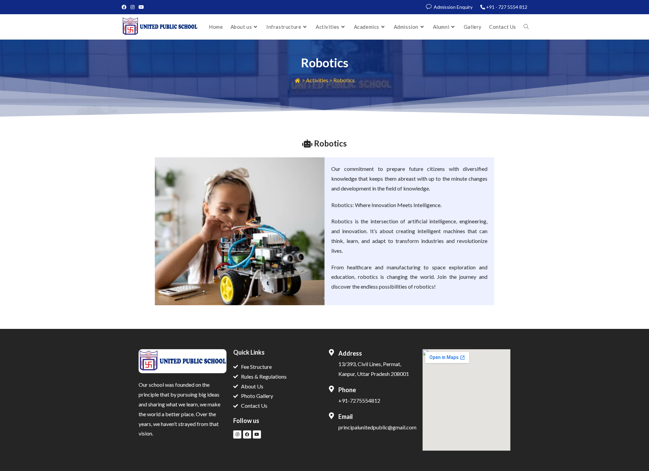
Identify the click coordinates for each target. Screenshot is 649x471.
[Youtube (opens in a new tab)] (141, 7)
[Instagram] (237, 434)
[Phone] (331, 389)
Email (345, 416)
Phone (347, 390)
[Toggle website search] (526, 26)
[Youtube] (257, 434)
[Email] (331, 415)
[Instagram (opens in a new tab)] (132, 7)
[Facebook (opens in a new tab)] (125, 7)
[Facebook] (247, 434)
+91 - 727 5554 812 (506, 7)
